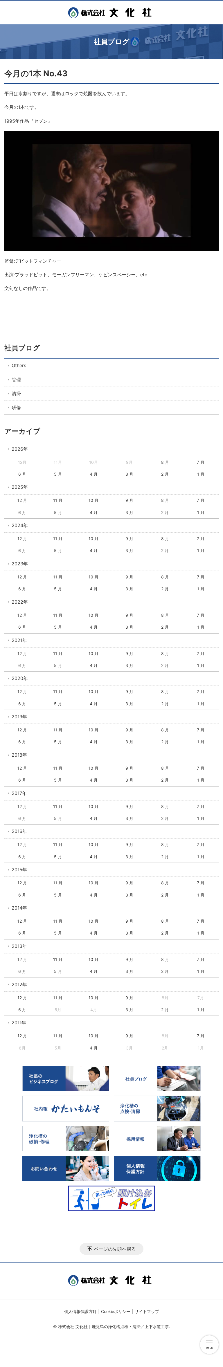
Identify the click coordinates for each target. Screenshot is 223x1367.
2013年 (19, 946)
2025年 (20, 487)
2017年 (19, 793)
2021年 (19, 640)
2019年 (19, 716)
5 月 (58, 474)
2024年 (20, 525)
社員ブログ (22, 348)
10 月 (93, 500)
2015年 (19, 869)
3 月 (129, 474)
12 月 (22, 500)
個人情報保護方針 (80, 1311)
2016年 (19, 831)
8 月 (165, 462)
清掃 (16, 393)
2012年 (19, 984)
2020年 (20, 678)
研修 (16, 407)
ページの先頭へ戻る (115, 1249)
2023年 (20, 564)
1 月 (200, 474)
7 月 (200, 462)
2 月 (165, 474)
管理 (16, 380)
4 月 (94, 474)
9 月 (129, 500)
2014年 (19, 908)
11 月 (57, 500)
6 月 (22, 474)
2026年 (20, 449)
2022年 (20, 602)
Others (19, 365)
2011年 (19, 1022)
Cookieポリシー (115, 1311)
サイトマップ (147, 1311)
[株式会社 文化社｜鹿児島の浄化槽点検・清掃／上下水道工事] (111, 12)
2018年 (19, 755)
